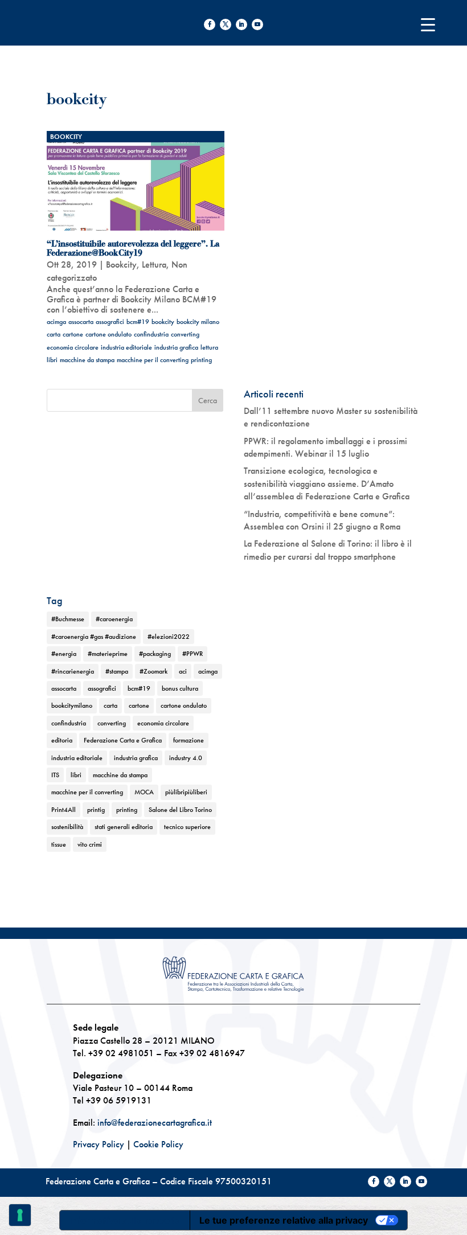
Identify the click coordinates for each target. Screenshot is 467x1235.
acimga (56, 321)
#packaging (155, 653)
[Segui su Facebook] (209, 24)
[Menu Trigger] (428, 24)
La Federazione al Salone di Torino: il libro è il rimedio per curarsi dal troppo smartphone (328, 550)
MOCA (144, 792)
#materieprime (108, 653)
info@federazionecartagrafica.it (154, 1123)
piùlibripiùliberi (186, 792)
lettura (209, 347)
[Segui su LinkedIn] (241, 24)
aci (183, 671)
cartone (73, 334)
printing (201, 359)
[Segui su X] (225, 24)
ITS (55, 774)
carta (53, 334)
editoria (61, 740)
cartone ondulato (108, 334)
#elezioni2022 (169, 636)
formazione (188, 740)
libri (52, 359)
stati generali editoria (124, 826)
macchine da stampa (87, 359)
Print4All (63, 809)
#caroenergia (114, 618)
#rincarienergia (72, 671)
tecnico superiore (187, 826)
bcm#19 (137, 321)
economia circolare (73, 347)
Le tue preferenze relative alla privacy (283, 1220)
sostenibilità (67, 826)
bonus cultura (180, 688)
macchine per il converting (153, 359)
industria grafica (176, 347)
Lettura (154, 264)
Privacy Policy (98, 1144)
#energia (63, 653)
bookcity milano (198, 321)
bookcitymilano (71, 705)
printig (96, 809)
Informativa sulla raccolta (125, 1220)
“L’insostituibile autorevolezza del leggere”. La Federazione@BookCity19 (133, 248)
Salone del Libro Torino (180, 809)
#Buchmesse (67, 618)
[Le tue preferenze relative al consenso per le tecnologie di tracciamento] (20, 1215)
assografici (110, 321)
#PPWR (192, 653)
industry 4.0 (185, 757)
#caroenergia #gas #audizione (93, 636)
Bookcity (66, 136)
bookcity (162, 321)
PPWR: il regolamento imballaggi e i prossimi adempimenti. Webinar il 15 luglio (325, 447)
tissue (58, 844)
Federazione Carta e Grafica (123, 740)
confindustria (151, 334)
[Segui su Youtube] (257, 24)
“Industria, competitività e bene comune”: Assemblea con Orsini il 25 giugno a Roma (322, 520)
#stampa (116, 671)
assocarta (80, 321)
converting (185, 334)
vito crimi (89, 844)
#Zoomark (153, 671)
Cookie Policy (158, 1144)
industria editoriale (126, 347)
